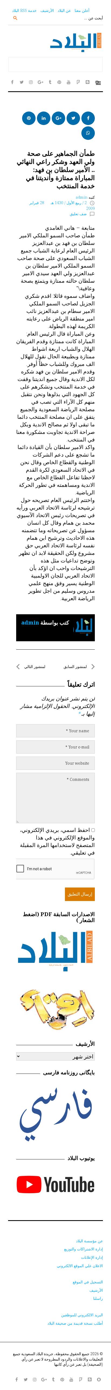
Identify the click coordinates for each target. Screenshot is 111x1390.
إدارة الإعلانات (92, 1257)
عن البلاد (64, 10)
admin (82, 197)
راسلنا (98, 1298)
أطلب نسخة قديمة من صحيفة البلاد (75, 1323)
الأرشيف (47, 10)
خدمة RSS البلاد (24, 10)
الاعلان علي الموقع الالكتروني (80, 1265)
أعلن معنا (82, 10)
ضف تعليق (78, 213)
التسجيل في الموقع (88, 1281)
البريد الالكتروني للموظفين (82, 1314)
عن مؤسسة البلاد (89, 1240)
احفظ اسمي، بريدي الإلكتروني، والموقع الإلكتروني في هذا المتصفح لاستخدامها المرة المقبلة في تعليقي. (57, 841)
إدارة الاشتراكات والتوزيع (83, 1248)
